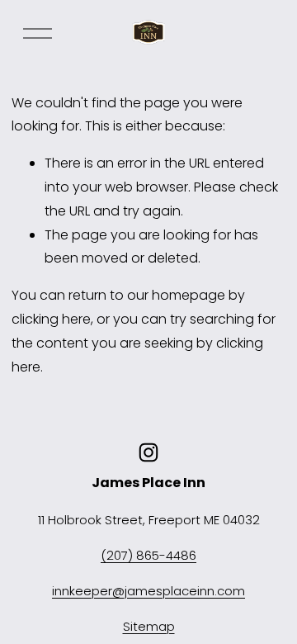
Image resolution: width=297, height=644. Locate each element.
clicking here (51, 319)
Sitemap (149, 626)
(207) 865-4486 (148, 555)
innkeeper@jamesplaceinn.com (148, 590)
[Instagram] (148, 452)
